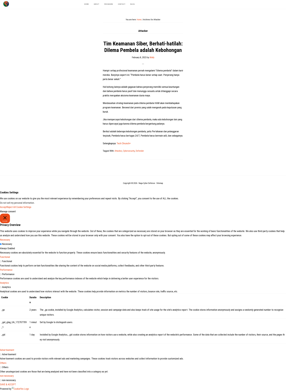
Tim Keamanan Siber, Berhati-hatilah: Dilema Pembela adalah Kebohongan (143, 46)
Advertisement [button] (7, 350)
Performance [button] (6, 269)
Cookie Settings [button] (23, 207)
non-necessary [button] (7, 375)
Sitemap (159, 183)
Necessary (7, 244)
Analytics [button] (4, 282)
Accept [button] (3, 207)
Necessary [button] (5, 239)
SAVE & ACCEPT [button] (8, 384)
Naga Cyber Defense (6, 4)
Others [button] (3, 363)
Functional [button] (5, 257)
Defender (140, 151)
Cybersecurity (129, 151)
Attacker (118, 151)
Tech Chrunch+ (124, 143)
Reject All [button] (11, 207)
